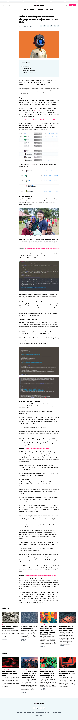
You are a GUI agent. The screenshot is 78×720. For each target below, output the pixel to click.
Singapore (39, 13)
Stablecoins (24, 669)
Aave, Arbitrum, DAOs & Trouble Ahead (29, 627)
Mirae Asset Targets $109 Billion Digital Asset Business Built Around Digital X (47, 674)
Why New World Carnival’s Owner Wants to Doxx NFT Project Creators (41, 248)
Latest (26, 9)
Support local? (25, 75)
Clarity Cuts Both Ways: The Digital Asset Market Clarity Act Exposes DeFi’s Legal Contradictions (48, 630)
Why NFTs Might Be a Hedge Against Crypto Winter (36, 448)
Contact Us (48, 712)
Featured (33, 9)
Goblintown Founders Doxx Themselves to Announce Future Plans (40, 575)
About (52, 9)
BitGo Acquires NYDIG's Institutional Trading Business (67, 673)
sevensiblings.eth (38, 110)
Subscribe (72, 5)
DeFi (22, 624)
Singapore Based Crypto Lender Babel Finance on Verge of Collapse (40, 119)
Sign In (67, 5)
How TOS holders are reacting (29, 72)
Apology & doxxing (26, 68)
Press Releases (39, 712)
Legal (3, 624)
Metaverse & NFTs (28, 13)
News (34, 13)
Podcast (41, 9)
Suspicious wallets (26, 66)
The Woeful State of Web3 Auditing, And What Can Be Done (66, 628)
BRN (47, 9)
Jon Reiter (23, 639)
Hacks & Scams (5, 669)
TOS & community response (28, 70)
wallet (31, 164)
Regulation (42, 624)
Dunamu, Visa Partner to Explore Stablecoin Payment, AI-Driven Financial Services (29, 674)
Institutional (43, 669)
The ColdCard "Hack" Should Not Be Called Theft (9, 673)
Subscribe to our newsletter (25, 712)
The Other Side (46, 13)
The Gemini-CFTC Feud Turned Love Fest (10, 627)
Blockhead (23, 692)
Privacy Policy (56, 712)
